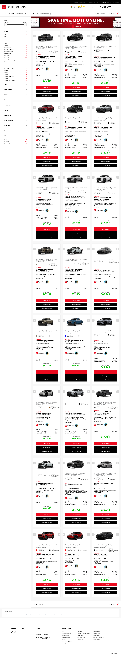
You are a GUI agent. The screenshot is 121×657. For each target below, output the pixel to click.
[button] (59, 35)
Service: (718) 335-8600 (92, 2)
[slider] (5, 24)
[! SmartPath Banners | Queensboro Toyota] (76, 22)
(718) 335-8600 (104, 6)
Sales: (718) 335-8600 (79, 2)
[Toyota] (4, 7)
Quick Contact (46, 87)
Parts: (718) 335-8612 (105, 2)
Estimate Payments (47, 91)
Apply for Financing (47, 95)
